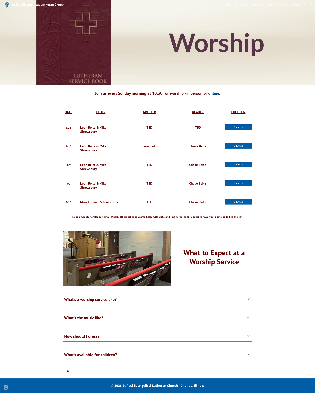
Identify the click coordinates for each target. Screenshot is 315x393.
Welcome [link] (239, 4)
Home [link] (226, 4)
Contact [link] (297, 4)
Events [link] (271, 4)
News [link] (285, 4)
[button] (311, 5)
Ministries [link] (257, 4)
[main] (157, 93)
